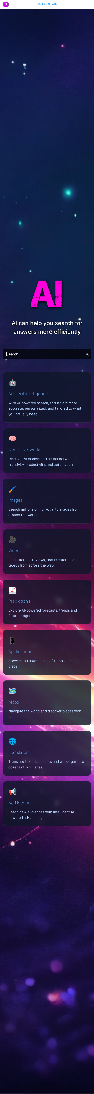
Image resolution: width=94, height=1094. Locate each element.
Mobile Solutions (49, 4)
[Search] (87, 354)
